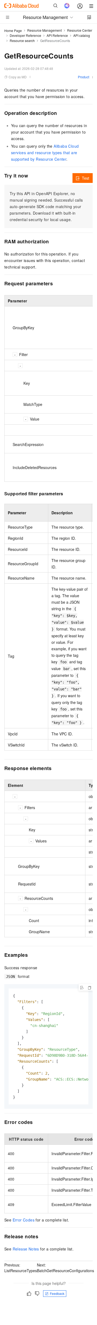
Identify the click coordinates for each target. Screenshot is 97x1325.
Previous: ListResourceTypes (20, 1267)
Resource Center (79, 30)
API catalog (81, 35)
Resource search (22, 40)
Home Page (13, 30)
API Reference (57, 35)
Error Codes (23, 1220)
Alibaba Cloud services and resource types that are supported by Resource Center (45, 152)
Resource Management (44, 30)
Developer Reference (25, 35)
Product (83, 77)
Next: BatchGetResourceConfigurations (65, 1267)
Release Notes (26, 1249)
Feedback (57, 1293)
